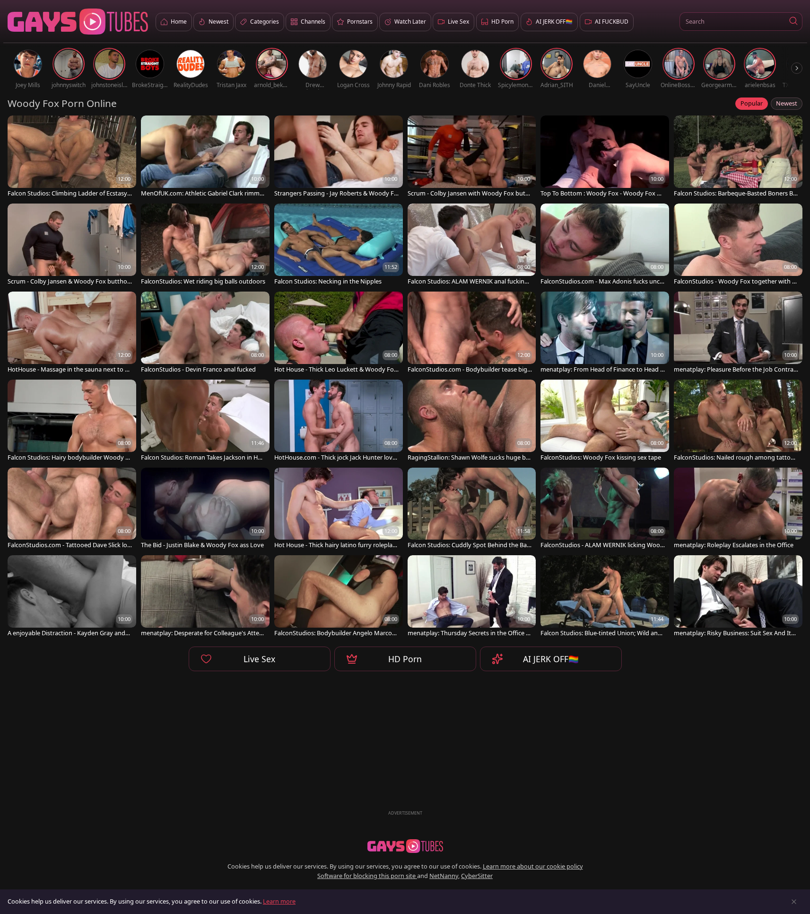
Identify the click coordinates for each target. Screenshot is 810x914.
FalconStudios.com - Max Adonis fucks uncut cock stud (601, 281)
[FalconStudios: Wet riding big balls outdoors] (205, 245)
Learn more (279, 901)
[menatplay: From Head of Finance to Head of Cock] (604, 333)
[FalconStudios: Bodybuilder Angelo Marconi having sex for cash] (338, 597)
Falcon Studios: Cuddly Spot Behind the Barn (468, 545)
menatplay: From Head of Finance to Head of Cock (602, 369)
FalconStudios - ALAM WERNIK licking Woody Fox (602, 545)
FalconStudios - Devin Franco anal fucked (198, 369)
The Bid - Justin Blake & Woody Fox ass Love (202, 545)
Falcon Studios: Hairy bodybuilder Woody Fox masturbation (68, 457)
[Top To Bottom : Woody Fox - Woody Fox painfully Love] (604, 157)
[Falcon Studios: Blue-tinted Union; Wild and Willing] (604, 597)
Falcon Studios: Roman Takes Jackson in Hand (203, 457)
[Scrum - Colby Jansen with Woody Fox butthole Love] (472, 157)
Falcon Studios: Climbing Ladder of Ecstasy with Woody (67, 193)
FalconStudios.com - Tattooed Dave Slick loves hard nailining (69, 545)
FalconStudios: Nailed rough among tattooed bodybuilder (736, 457)
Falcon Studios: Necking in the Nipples (328, 281)
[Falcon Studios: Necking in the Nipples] (338, 245)
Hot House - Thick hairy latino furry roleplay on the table (335, 545)
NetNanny (443, 875)
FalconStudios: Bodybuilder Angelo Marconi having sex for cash (335, 633)
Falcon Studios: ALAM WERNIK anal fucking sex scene (468, 281)
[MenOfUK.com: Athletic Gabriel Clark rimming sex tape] (205, 157)
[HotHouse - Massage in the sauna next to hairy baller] (72, 333)
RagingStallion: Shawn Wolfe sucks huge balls (470, 457)
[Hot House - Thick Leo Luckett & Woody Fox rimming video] (338, 333)
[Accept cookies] (793, 901)
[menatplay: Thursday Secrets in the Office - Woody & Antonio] (472, 597)
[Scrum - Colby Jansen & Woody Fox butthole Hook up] (72, 245)
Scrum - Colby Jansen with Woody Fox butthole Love (469, 193)
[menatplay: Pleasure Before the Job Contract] (738, 333)
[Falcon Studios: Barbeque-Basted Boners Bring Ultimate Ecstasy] (738, 157)
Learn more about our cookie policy (533, 866)
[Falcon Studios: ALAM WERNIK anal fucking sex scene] (472, 245)
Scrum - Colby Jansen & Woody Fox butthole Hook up (70, 281)
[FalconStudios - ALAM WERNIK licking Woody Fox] (604, 509)
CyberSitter (477, 875)
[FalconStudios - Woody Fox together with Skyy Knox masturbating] (738, 245)
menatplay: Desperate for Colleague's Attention (203, 633)
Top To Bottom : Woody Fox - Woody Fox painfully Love (602, 193)
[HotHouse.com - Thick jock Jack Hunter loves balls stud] (338, 421)
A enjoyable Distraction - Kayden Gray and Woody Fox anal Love (66, 633)
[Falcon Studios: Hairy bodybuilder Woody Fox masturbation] (72, 421)
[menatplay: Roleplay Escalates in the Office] (738, 509)
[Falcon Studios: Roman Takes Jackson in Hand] (205, 421)
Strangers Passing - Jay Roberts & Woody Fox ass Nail (336, 193)
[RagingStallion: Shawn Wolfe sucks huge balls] (472, 421)
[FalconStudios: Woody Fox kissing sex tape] (604, 421)
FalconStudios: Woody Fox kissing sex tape (600, 457)
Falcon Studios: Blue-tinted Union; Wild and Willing (601, 633)
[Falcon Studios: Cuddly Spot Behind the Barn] (472, 509)
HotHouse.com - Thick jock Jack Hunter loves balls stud (336, 457)
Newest (786, 103)
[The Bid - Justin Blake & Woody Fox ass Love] (205, 509)
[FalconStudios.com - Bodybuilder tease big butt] (472, 333)
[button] (793, 21)
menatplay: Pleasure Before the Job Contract (735, 369)
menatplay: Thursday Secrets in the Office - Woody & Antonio (468, 633)
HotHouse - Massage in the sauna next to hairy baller (70, 369)
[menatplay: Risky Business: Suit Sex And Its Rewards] (738, 597)
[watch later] (18, 126)
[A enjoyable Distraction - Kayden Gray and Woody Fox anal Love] (72, 597)
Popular (751, 103)
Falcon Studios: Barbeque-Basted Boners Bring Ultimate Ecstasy (735, 193)
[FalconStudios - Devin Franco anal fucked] (205, 333)
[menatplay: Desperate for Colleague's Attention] (205, 597)
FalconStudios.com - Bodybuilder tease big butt (467, 369)
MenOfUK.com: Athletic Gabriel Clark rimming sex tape (203, 193)
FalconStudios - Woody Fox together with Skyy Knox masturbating (734, 281)
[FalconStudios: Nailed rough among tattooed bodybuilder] (738, 421)
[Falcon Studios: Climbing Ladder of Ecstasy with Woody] (72, 157)
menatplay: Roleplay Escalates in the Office (733, 545)
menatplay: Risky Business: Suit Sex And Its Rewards (734, 633)
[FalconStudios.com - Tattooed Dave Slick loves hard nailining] (72, 509)
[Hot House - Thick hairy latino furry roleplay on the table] (338, 509)
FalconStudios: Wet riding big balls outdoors (203, 281)
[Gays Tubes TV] (405, 846)
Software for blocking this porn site (367, 875)
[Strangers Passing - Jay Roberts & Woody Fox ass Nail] (338, 157)
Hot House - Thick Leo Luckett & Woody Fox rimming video (335, 369)
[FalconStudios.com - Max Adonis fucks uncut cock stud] (604, 245)
